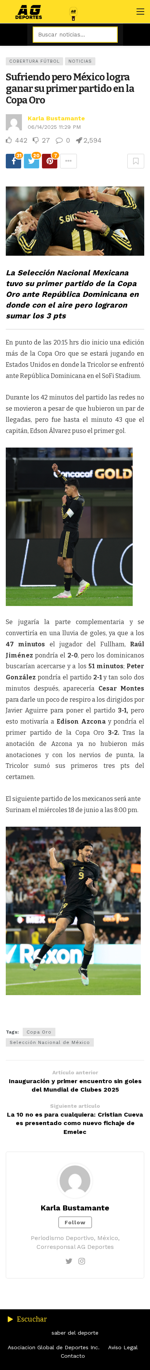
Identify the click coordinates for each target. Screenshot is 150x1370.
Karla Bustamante (56, 118)
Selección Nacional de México (50, 1042)
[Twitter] (69, 1261)
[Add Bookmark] (135, 161)
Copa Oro (39, 1032)
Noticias (80, 61)
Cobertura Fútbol (34, 61)
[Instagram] (81, 1261)
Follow (75, 1222)
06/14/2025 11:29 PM (54, 127)
